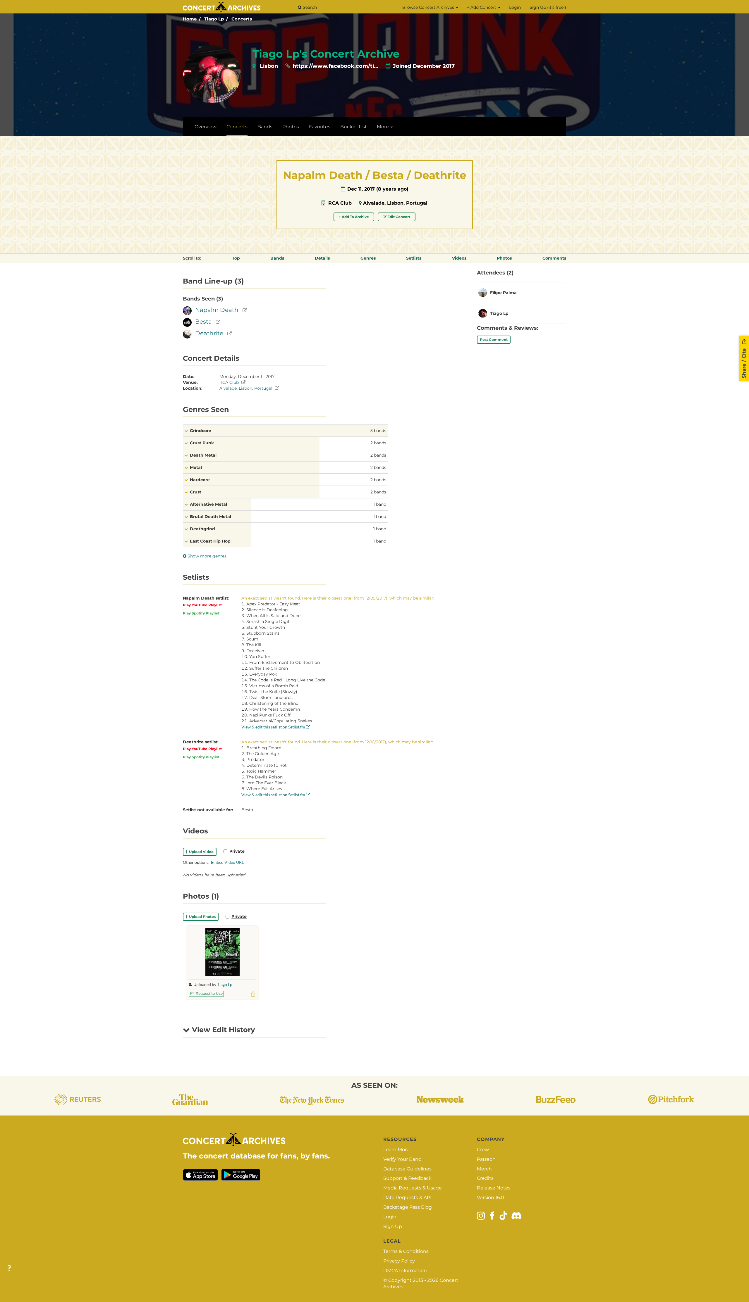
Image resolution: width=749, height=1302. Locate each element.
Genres (368, 258)
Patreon (486, 1159)
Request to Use (209, 993)
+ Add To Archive (354, 217)
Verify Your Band (402, 1159)
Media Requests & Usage (412, 1188)
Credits (485, 1178)
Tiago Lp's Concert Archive (326, 53)
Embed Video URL (227, 862)
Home (190, 19)
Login (515, 7)
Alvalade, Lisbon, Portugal (395, 203)
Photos (290, 126)
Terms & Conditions (406, 1251)
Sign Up (392, 1226)
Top (236, 258)
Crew (483, 1149)
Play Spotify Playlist (201, 613)
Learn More (396, 1149)
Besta (203, 321)
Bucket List (353, 126)
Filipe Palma (503, 292)
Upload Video (200, 851)
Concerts (241, 19)
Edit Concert (398, 217)
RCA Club (340, 203)
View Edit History (222, 1029)
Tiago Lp (214, 19)
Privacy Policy (399, 1261)
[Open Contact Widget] (9, 1268)
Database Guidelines (407, 1169)
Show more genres (206, 556)
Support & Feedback (407, 1178)
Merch (484, 1169)
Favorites (319, 126)
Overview (206, 126)
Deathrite (209, 333)
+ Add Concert (482, 7)
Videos (459, 258)
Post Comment (494, 339)
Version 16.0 (490, 1197)
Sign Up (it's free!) (548, 7)
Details (322, 258)
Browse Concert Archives (428, 7)
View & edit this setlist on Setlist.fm (273, 726)
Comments (554, 258)
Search (309, 7)
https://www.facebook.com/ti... (335, 66)
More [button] (383, 126)
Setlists (413, 258)
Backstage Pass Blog (407, 1207)
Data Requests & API (407, 1197)
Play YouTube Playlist (202, 605)
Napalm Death (216, 309)
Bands (264, 126)
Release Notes (494, 1188)
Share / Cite (744, 362)
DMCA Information (405, 1270)
